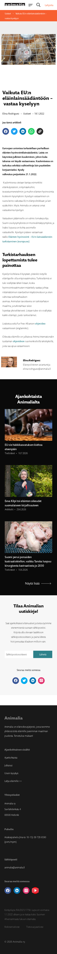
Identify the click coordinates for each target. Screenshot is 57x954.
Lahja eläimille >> (13, 781)
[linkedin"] (32, 680)
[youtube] (35, 890)
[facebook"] (15, 680)
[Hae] (38, 5)
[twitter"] (24, 680)
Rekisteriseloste (12, 926)
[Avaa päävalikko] (30, 5)
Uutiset (8, 13)
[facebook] (7, 890)
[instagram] (26, 890)
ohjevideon (19, 341)
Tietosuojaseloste (34, 926)
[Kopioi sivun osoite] (40, 131)
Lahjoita (49, 5)
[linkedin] (17, 890)
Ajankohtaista (10, 757)
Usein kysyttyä (11, 773)
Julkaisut (8, 765)
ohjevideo (40, 323)
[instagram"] (41, 680)
